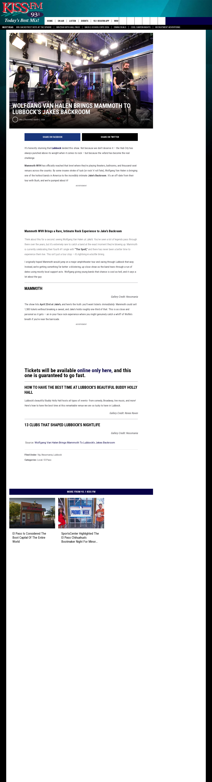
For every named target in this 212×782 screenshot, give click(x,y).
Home (50, 21)
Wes (21, 119)
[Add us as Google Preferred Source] (130, 21)
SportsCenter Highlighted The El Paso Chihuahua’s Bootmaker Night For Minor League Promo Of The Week (80, 538)
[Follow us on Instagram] (146, 21)
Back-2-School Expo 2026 (97, 27)
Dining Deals (120, 27)
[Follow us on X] (161, 21)
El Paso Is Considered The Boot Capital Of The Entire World (29, 537)
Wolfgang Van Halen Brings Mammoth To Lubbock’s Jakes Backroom (75, 442)
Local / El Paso (44, 460)
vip (39, 455)
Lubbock (56, 148)
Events (84, 21)
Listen (72, 21)
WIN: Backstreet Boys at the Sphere (34, 27)
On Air (61, 21)
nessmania (47, 455)
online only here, (95, 370)
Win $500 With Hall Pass (68, 27)
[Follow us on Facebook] (138, 21)
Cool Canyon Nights (141, 27)
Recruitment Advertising (167, 27)
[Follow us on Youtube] (154, 21)
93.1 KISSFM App (101, 21)
